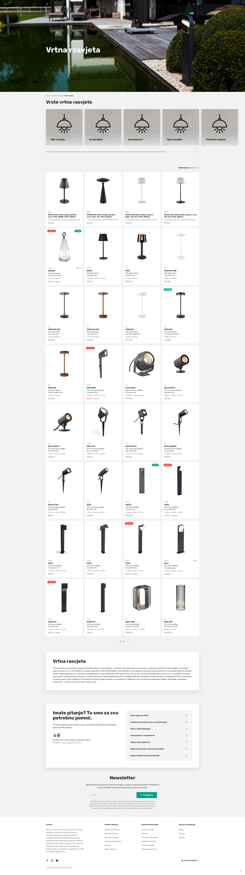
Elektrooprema (110, 849)
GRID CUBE (130, 622)
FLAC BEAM (130, 388)
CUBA (166, 505)
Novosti (182, 834)
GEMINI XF (52, 622)
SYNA (89, 505)
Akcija (181, 830)
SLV (126, 268)
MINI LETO (91, 446)
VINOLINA (129, 329)
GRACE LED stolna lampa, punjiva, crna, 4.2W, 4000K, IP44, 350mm (62, 216)
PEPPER (51, 271)
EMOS (49, 212)
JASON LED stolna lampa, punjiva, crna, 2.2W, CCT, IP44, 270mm (101, 216)
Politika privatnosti (149, 841)
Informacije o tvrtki (149, 849)
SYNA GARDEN (170, 446)
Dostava (145, 834)
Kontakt (182, 837)
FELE (166, 563)
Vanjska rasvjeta (111, 834)
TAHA (127, 271)
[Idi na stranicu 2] (127, 641)
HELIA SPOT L (170, 388)
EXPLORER (91, 388)
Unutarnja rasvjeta (112, 830)
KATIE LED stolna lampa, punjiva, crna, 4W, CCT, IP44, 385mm (180, 216)
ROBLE (89, 271)
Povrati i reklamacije (150, 837)
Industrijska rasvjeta (113, 841)
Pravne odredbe (148, 845)
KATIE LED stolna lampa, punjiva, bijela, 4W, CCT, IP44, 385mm (139, 216)
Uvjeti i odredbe (148, 830)
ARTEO (128, 505)
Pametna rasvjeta (112, 837)
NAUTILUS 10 (131, 446)
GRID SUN (168, 622)
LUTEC (50, 268)
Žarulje (107, 845)
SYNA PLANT (53, 505)
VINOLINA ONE (170, 271)
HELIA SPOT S (54, 446)
